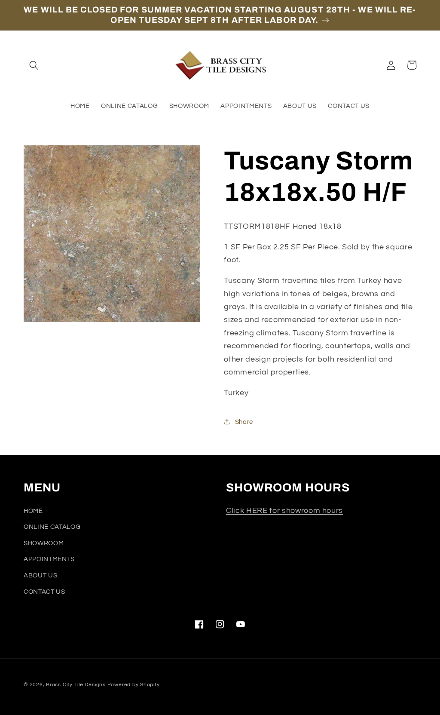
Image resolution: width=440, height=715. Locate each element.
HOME (33, 510)
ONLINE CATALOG (52, 526)
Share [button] (244, 421)
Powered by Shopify (133, 684)
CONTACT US (44, 591)
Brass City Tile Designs (76, 684)
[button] (34, 65)
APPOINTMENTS (49, 558)
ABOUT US (40, 575)
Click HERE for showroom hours (284, 511)
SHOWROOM (44, 543)
